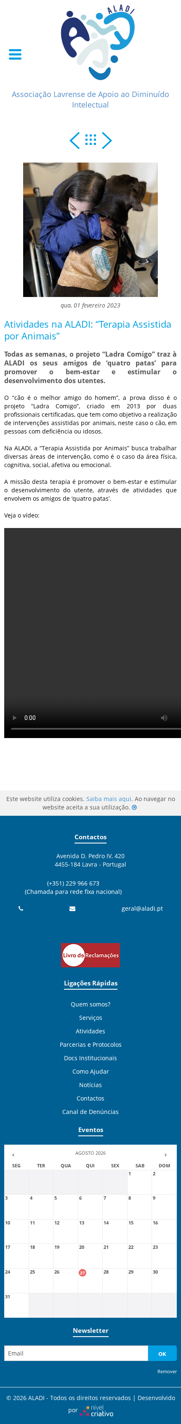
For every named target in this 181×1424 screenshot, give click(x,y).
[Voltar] (90, 139)
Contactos (90, 1098)
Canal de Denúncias (90, 1112)
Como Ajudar (90, 1071)
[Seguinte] (107, 142)
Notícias (90, 1085)
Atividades (90, 1031)
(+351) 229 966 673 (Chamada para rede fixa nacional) (73, 887)
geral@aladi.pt (142, 908)
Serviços (90, 1018)
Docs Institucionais (90, 1058)
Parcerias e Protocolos (91, 1044)
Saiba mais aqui (108, 799)
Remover (167, 1371)
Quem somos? (90, 1004)
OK (162, 1354)
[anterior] (74, 142)
